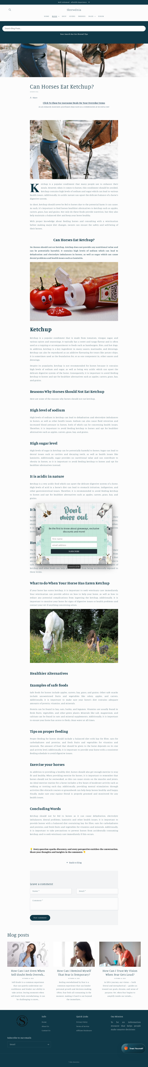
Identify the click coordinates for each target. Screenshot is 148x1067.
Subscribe (74, 551)
